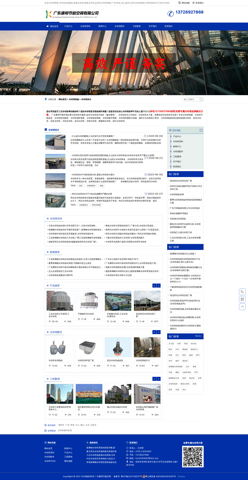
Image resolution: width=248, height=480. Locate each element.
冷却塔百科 (85, 26)
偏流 (191, 355)
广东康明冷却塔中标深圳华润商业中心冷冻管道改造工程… (132, 263)
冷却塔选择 (173, 384)
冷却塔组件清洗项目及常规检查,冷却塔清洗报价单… (72, 233)
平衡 (170, 372)
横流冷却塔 (185, 384)
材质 (184, 378)
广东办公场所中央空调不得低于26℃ (122, 259)
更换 (194, 366)
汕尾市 (93, 425)
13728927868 (242, 292)
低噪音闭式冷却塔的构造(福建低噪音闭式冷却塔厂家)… (73, 241)
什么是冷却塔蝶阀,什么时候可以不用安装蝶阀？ (93, 136)
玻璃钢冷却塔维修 (175, 366)
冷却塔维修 (73, 14)
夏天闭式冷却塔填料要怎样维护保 (101, 451)
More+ (198, 336)
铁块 (184, 355)
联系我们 (200, 3)
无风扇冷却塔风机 (178, 218)
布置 (194, 384)
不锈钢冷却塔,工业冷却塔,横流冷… (117, 315)
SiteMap (181, 476)
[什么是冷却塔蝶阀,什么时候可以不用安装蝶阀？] (55, 142)
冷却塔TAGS (50, 461)
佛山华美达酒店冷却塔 (117, 407)
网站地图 (186, 3)
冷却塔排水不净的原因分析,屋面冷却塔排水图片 (93, 174)
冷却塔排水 (91, 186)
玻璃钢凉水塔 (174, 378)
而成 (186, 343)
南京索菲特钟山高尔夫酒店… (89, 408)
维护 (177, 361)
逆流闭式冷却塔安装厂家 (181, 180)
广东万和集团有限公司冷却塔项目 (185, 208)
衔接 (170, 355)
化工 (177, 355)
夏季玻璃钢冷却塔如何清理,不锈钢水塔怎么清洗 (70, 263)
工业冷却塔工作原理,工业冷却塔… (59, 315)
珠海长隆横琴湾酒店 (179, 213)
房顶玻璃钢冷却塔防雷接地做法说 (101, 462)
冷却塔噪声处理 (65, 430)
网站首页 (54, 26)
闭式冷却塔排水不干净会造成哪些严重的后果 (92, 194)
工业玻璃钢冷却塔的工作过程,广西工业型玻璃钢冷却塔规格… (76, 237)
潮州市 (61, 425)
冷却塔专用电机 (56, 360)
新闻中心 (102, 26)
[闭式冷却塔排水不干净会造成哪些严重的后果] (55, 199)
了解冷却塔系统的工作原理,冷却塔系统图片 (125, 237)
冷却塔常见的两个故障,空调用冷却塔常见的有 (126, 241)
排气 (196, 372)
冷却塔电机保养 (177, 194)
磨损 (177, 372)
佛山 (82, 425)
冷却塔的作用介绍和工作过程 (119, 275)
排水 (81, 186)
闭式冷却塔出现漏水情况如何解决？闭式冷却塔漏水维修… (132, 233)
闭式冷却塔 (96, 205)
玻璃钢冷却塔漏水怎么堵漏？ (183, 253)
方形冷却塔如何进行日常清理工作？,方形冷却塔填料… (73, 225)
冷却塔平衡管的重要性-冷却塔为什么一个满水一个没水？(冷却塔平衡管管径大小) (185, 278)
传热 (101, 186)
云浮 (87, 425)
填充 (170, 389)
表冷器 (193, 343)
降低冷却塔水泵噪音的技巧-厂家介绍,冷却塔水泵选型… (130, 225)
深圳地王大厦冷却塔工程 (181, 232)
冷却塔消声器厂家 (86, 360)
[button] (119, 92)
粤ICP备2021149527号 (131, 476)
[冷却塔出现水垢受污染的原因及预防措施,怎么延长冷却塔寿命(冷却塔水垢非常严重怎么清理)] (55, 161)
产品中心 (68, 26)
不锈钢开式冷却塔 (86, 314)
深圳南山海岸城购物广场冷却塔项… (147, 408)
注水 (187, 366)
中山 (77, 425)
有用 (179, 343)
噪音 (170, 349)
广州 (67, 425)
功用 (199, 378)
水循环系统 (186, 372)
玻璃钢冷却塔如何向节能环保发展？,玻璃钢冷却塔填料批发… (76, 229)
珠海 (72, 425)
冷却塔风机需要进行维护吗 (61, 275)
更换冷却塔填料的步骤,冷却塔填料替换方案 (125, 267)
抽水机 (191, 378)
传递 (177, 389)
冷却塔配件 (120, 26)
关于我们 (153, 26)
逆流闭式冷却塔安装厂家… (146, 315)
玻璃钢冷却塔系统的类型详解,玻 (100, 447)
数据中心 (194, 349)
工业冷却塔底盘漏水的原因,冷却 (100, 455)
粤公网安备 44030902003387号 (160, 476)
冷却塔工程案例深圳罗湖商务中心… (60, 408)
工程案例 (137, 26)
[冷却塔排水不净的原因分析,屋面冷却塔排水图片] (55, 180)
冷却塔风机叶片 (143, 360)
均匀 (177, 349)
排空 (170, 361)
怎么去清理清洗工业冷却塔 (61, 271)
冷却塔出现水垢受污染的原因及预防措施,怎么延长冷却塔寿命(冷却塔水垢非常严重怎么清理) (113, 155)
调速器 (185, 349)
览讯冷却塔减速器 (115, 360)
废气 (198, 355)
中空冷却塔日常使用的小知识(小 (100, 458)
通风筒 (185, 361)
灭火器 (171, 343)
